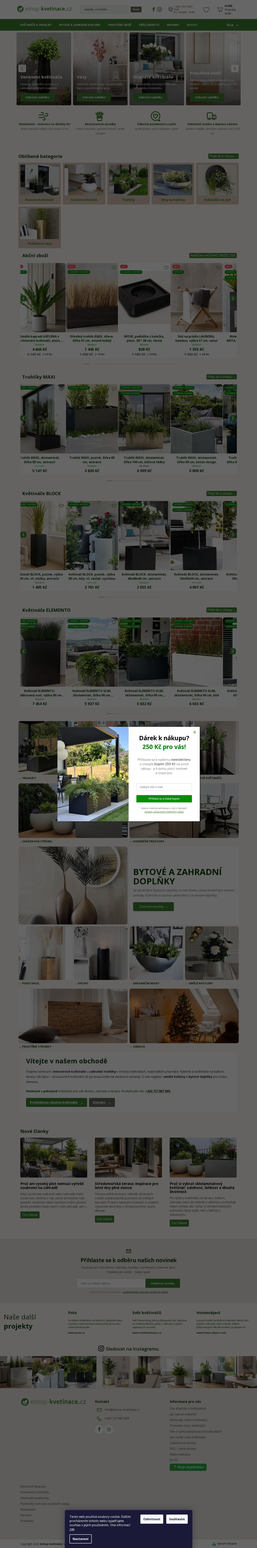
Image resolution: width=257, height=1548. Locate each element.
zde (71, 1529)
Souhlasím (177, 1519)
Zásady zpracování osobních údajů (164, 811)
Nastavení (80, 1539)
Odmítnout (151, 1519)
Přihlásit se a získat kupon (164, 798)
